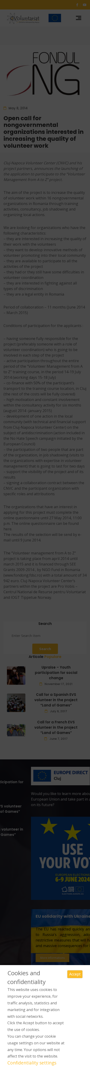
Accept (75, 974)
